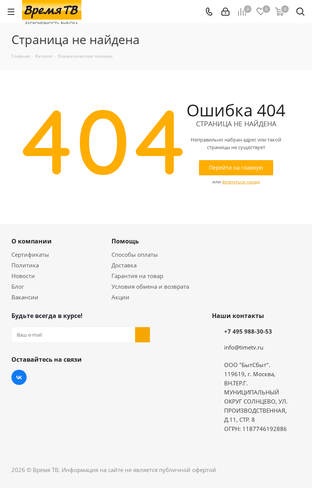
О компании (31, 241)
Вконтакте (19, 377)
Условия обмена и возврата (150, 286)
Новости (23, 276)
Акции (120, 297)
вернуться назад (241, 181)
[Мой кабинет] (225, 12)
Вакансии (24, 297)
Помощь (125, 241)
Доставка (124, 265)
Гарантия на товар (137, 276)
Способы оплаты (134, 254)
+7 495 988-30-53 (248, 331)
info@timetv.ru (243, 347)
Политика (25, 265)
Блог (17, 286)
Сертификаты (30, 254)
